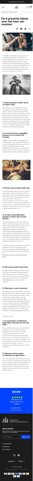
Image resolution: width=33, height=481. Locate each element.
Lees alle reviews (16, 408)
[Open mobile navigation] (2, 7)
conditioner (5, 345)
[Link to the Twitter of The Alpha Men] (25, 29)
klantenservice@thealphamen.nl (18, 422)
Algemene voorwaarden (12, 469)
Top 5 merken (6, 449)
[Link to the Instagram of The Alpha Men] (17, 29)
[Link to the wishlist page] (26, 7)
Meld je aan (25, 437)
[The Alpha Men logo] (15, 7)
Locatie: (10, 461)
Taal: (19, 461)
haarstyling (9, 280)
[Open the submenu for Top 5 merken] (30, 449)
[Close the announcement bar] (30, 2)
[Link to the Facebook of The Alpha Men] (21, 29)
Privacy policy (23, 469)
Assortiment (6, 446)
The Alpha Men (6, 443)
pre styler (5, 255)
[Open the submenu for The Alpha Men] (30, 444)
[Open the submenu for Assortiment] (30, 446)
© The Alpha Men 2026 (16, 466)
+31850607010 (13, 420)
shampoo (22, 140)
